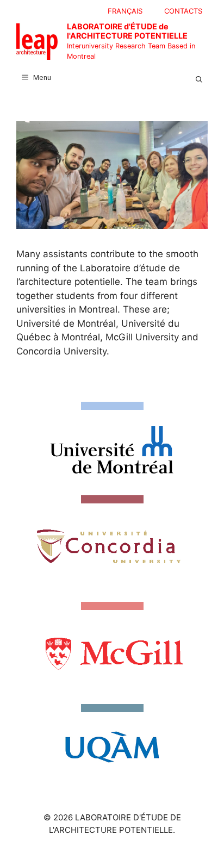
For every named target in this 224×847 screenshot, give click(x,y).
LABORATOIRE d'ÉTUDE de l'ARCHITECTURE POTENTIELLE (127, 31)
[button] (199, 77)
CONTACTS (183, 11)
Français (125, 11)
